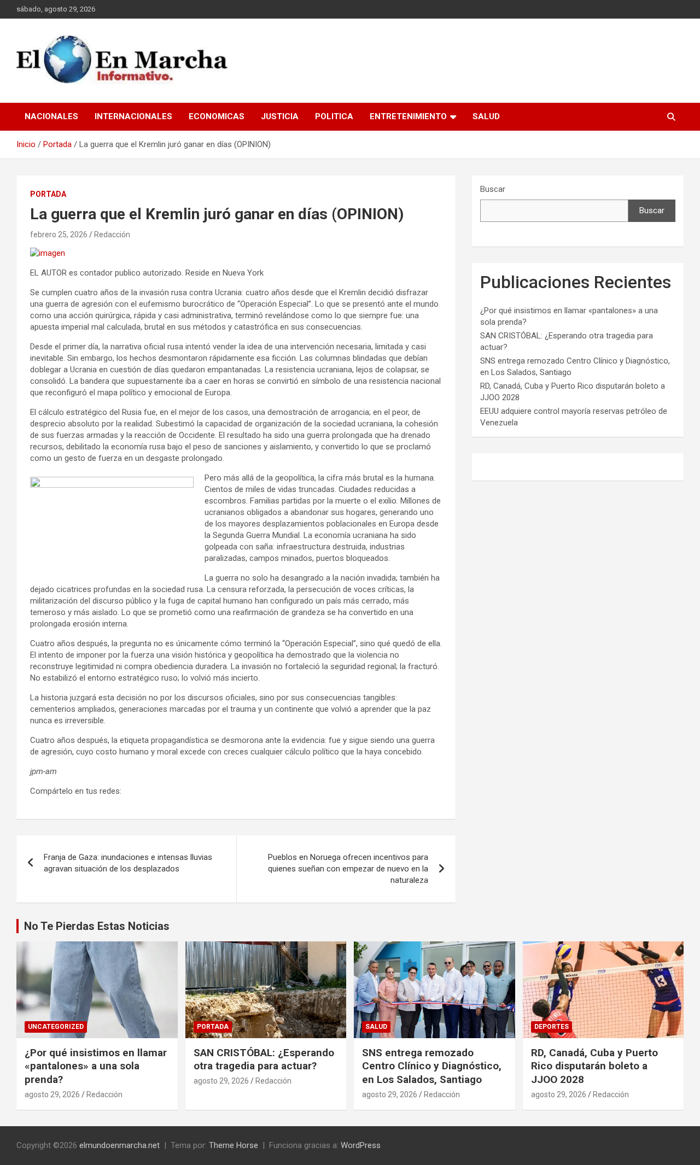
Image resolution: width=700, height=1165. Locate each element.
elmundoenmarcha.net (119, 1145)
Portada (48, 194)
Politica (334, 116)
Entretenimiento (408, 116)
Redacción (112, 234)
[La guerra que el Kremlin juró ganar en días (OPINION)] (47, 253)
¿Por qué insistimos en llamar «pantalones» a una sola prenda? (96, 1066)
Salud (486, 116)
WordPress (361, 1145)
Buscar (492, 189)
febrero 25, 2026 (59, 234)
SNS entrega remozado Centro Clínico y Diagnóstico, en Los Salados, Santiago (431, 1066)
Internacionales (133, 116)
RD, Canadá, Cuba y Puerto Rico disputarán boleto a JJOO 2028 (594, 1066)
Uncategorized (56, 1027)
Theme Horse (233, 1145)
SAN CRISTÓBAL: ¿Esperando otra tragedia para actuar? (264, 1059)
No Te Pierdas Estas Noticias (97, 926)
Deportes (551, 1027)
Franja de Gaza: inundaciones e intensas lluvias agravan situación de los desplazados (128, 863)
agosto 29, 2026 (52, 1094)
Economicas (216, 116)
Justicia (280, 116)
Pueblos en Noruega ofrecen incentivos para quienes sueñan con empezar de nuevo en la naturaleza (348, 868)
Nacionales (51, 116)
